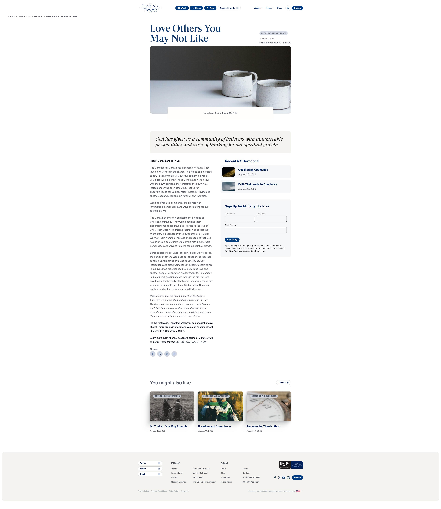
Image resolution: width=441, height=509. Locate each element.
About (223, 468)
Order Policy (174, 491)
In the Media (226, 481)
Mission (174, 468)
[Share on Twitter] (160, 354)
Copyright (185, 491)
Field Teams (198, 477)
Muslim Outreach (200, 473)
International (176, 473)
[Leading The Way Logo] (150, 8)
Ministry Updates (178, 481)
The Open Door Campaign (204, 481)
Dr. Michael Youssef (251, 477)
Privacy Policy (143, 491)
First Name (230, 214)
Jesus (245, 468)
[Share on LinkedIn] (167, 354)
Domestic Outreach (201, 468)
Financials (225, 477)
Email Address (231, 225)
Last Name (262, 214)
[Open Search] (288, 8)
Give (223, 473)
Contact (246, 473)
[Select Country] (299, 491)
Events (174, 477)
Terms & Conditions (159, 491)
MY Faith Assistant (250, 481)
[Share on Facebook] (152, 354)
